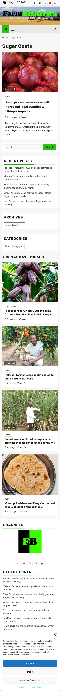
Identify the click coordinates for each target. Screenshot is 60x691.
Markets (8, 96)
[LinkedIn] (42, 563)
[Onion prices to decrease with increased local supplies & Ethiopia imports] (30, 72)
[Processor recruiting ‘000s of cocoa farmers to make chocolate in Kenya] (30, 282)
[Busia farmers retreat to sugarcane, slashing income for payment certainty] (30, 410)
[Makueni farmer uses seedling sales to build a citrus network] (30, 346)
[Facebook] (17, 563)
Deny (30, 671)
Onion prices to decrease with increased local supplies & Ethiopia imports (27, 106)
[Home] (6, 29)
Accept (30, 663)
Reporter (24, 117)
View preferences (30, 680)
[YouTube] (24, 563)
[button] (55, 635)
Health (7, 499)
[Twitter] (36, 563)
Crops (7, 306)
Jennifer (24, 319)
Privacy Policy (22, 687)
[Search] (55, 29)
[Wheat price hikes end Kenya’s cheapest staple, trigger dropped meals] (30, 474)
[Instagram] (30, 563)
